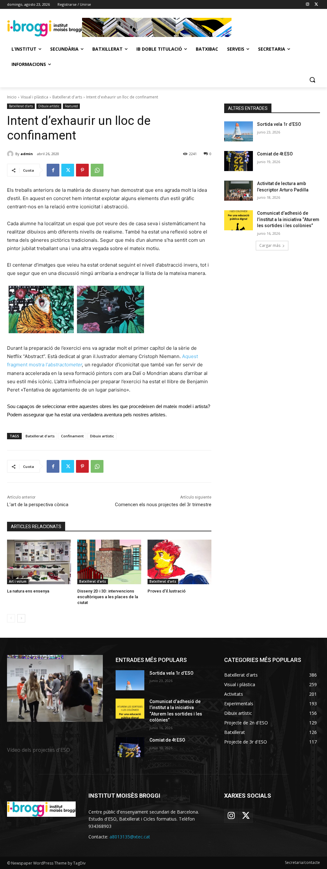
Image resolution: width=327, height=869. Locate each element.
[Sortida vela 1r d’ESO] (238, 131)
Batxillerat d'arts (67, 97)
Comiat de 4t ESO (275, 153)
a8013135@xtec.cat (130, 837)
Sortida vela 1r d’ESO (279, 124)
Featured (71, 106)
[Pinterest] (82, 170)
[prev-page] (11, 618)
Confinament (72, 436)
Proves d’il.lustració (167, 591)
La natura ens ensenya (28, 591)
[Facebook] (53, 170)
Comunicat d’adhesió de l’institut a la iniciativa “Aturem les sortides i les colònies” (288, 219)
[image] (55, 688)
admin (26, 153)
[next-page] (21, 618)
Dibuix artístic (48, 106)
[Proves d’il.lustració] (179, 562)
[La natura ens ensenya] (39, 562)
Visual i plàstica (34, 97)
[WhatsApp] (97, 170)
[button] (312, 79)
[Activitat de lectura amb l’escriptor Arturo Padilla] (238, 191)
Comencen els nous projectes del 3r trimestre (163, 504)
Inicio (12, 97)
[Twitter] (316, 4)
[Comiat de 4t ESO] (238, 161)
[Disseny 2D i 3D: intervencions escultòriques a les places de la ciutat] (109, 562)
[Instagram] (307, 4)
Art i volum (18, 581)
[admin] (11, 154)
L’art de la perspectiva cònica (37, 504)
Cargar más (269, 245)
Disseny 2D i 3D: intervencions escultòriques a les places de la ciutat (107, 597)
